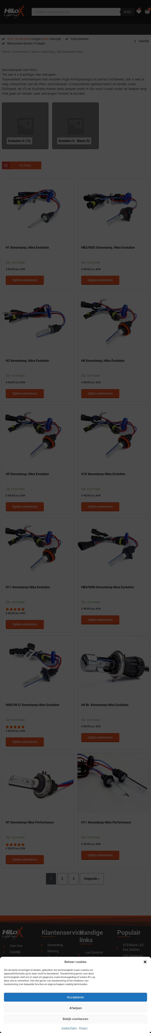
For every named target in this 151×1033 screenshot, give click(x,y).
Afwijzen (75, 1008)
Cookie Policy (69, 1027)
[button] (145, 962)
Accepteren (75, 997)
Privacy (83, 1027)
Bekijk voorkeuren (75, 1019)
